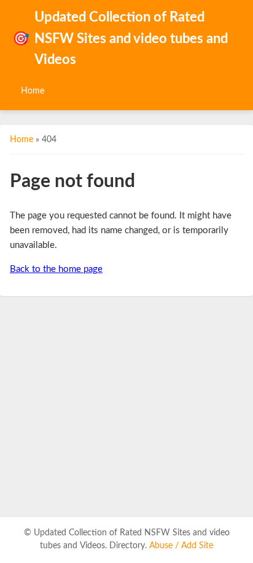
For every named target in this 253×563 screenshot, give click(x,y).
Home (32, 90)
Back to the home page (56, 269)
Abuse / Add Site (181, 545)
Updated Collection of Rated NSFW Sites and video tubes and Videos (120, 38)
